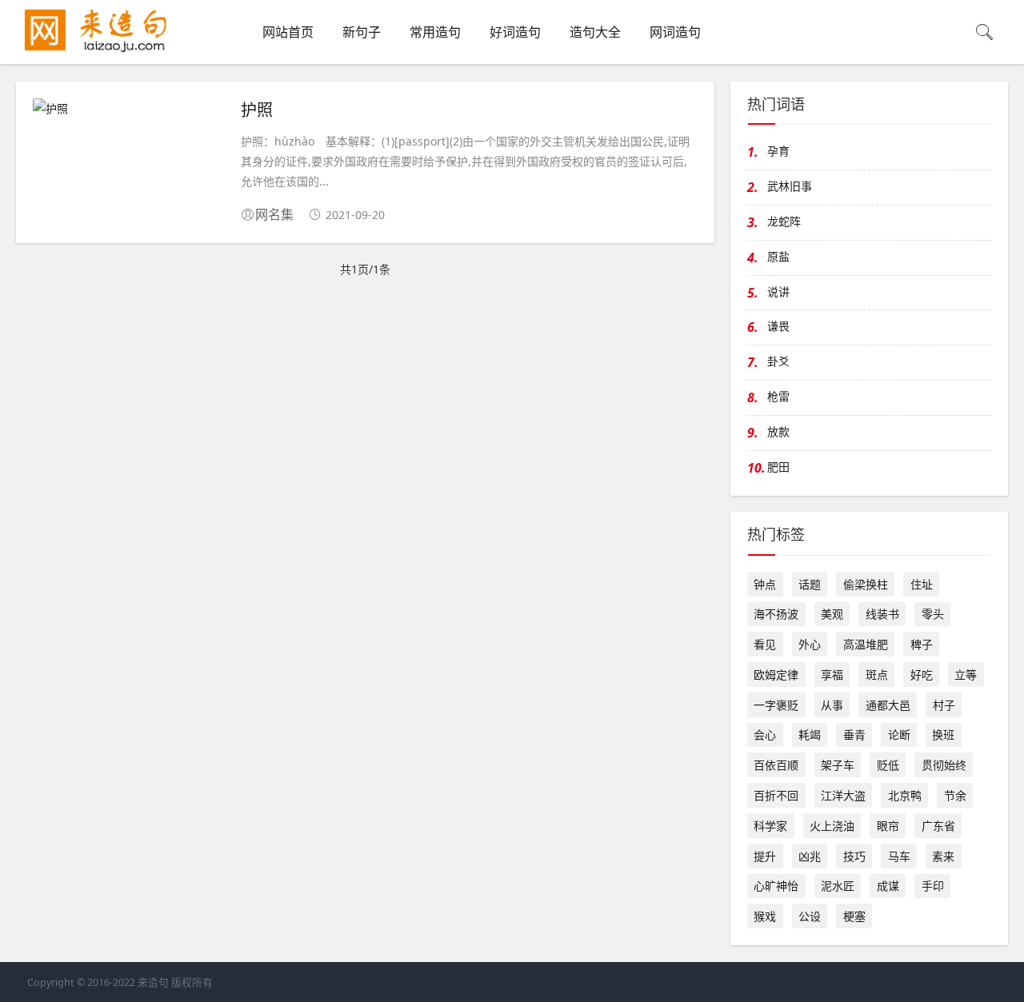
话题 (809, 584)
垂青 (854, 734)
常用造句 (435, 32)
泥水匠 (837, 885)
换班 (943, 734)
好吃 (921, 674)
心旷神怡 (776, 885)
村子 (944, 705)
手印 (933, 885)
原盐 (778, 256)
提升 (765, 856)
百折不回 (776, 795)
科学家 (770, 825)
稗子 (921, 644)
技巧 (854, 856)
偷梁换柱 (865, 584)
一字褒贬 (776, 705)
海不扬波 (776, 613)
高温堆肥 (865, 644)
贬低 (888, 764)
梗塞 (854, 916)
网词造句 (675, 32)
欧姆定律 (776, 674)
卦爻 (778, 361)
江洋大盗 (843, 795)
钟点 (765, 584)
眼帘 (888, 825)
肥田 (778, 466)
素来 (943, 856)
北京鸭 (905, 795)
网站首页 (288, 32)
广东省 (938, 825)
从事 (832, 705)
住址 (921, 584)
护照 (257, 109)
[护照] (129, 108)
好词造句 (515, 32)
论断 (899, 734)
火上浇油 (832, 825)
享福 (832, 674)
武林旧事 (789, 186)
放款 (778, 431)
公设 (809, 916)
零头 (933, 613)
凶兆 (809, 856)
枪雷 (778, 396)
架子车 (837, 764)
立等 (965, 674)
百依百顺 (776, 764)
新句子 (361, 32)
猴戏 (765, 916)
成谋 (888, 885)
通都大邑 (888, 705)
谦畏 (778, 325)
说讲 (778, 291)
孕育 (778, 150)
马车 (899, 856)
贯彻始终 (944, 764)
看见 (765, 644)
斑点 (877, 674)
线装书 (882, 613)
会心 (765, 734)
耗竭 (809, 734)
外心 (809, 644)
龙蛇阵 (784, 221)
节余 (955, 795)
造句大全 (595, 32)
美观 (832, 613)
